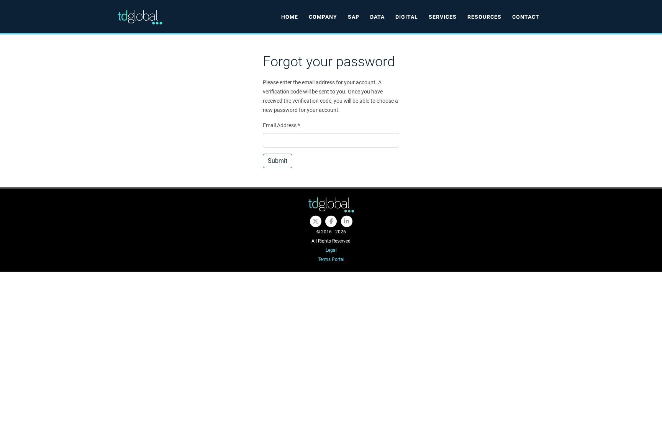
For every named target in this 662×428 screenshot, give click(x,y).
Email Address (281, 125)
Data (377, 17)
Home (289, 17)
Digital (406, 17)
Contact (525, 17)
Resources (484, 17)
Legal (331, 250)
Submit (277, 160)
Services (443, 17)
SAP (353, 17)
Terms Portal (331, 259)
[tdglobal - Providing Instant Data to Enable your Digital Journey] (331, 205)
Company (323, 17)
